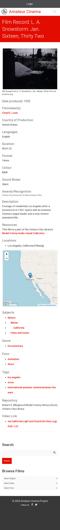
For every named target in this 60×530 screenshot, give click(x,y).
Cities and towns (18, 332)
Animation (13, 359)
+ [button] (7, 254)
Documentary (15, 345)
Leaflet (40, 305)
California (16, 327)
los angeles (14, 377)
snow (11, 382)
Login (30, 3)
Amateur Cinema (25, 11)
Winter (13, 322)
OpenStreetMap (51, 305)
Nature (11, 317)
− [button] (7, 258)
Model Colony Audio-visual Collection (23, 233)
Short (11, 364)
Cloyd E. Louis (10, 112)
